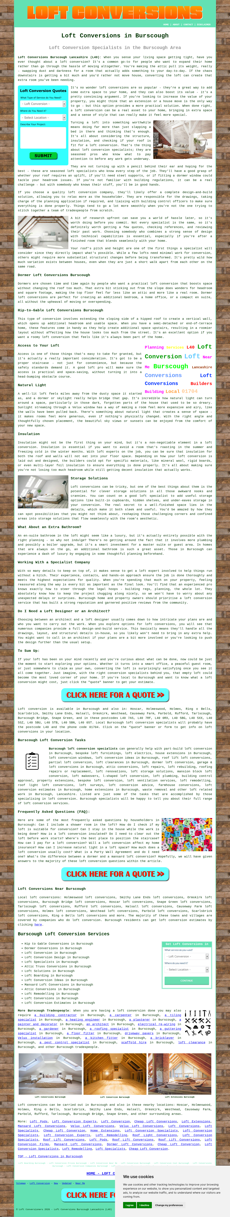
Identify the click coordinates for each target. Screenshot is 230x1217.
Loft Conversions (184, 1126)
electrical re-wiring (156, 1024)
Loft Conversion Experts (74, 1121)
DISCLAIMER (203, 24)
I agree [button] (130, 1205)
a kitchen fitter (101, 1038)
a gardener (49, 1029)
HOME (166, 24)
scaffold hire (134, 1042)
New (56, 1183)
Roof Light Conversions (155, 1135)
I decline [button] (144, 1205)
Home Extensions (105, 1130)
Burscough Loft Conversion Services (63, 934)
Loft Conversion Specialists (151, 1130)
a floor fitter (80, 1033)
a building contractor (55, 1015)
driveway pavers (139, 1033)
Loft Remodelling (111, 1135)
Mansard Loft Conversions (41, 1126)
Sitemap (21, 1183)
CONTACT (188, 24)
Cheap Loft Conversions (155, 1121)
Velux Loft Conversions (92, 1126)
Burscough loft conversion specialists (83, 748)
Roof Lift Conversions (64, 1139)
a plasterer (139, 1019)
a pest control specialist (65, 1042)
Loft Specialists (110, 1149)
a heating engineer (83, 1019)
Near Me (80, 1183)
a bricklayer (162, 1038)
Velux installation (35, 1038)
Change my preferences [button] (169, 1205)
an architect (97, 1024)
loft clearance (191, 1042)
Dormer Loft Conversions (130, 1144)
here (38, 924)
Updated (66, 1183)
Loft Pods (38, 1121)
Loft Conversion (115, 1121)
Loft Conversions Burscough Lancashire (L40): (59, 57)
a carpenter (121, 1015)
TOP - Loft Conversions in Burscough (50, 1156)
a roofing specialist (109, 1029)
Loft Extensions (196, 1121)
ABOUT (176, 24)
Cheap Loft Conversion (64, 1130)
